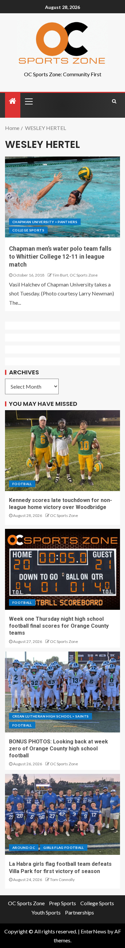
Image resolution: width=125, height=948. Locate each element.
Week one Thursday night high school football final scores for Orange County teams (59, 626)
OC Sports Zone (64, 515)
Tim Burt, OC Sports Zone (75, 275)
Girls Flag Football (63, 848)
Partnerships (79, 912)
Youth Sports (46, 912)
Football (22, 484)
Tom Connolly (62, 879)
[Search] (114, 101)
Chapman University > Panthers (44, 222)
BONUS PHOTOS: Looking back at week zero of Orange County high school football (58, 748)
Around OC (23, 848)
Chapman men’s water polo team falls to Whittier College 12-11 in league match (60, 256)
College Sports (28, 230)
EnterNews (93, 931)
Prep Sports (62, 903)
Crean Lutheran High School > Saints (50, 716)
